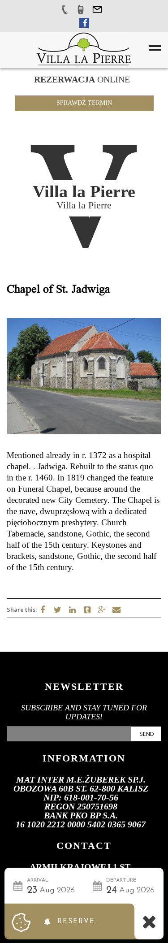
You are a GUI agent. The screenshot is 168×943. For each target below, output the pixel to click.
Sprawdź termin (84, 102)
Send (146, 734)
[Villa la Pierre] (83, 48)
